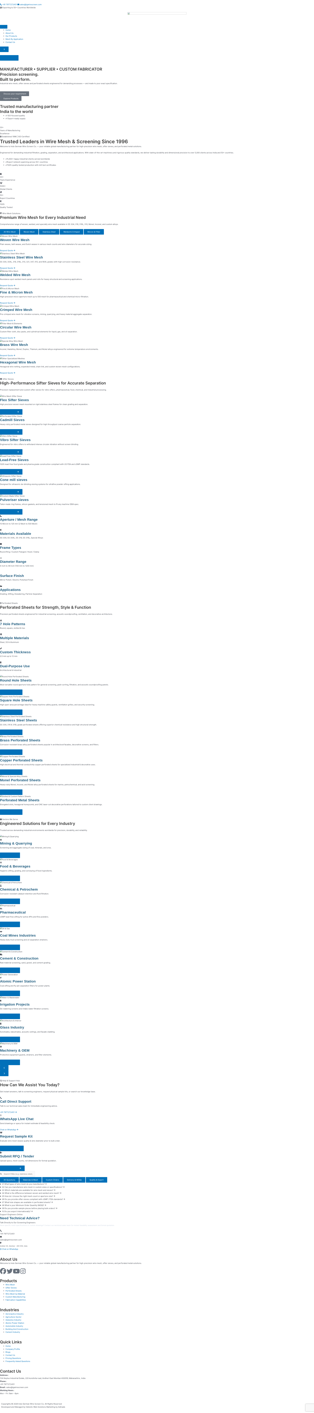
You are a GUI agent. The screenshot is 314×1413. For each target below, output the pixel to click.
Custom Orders (52, 1180)
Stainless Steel (49, 232)
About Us (9, 33)
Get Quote (10, 58)
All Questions (9, 1180)
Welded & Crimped (71, 232)
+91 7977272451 (9, 4)
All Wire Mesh (10, 232)
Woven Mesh (29, 232)
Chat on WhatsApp (8, 1129)
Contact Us (10, 42)
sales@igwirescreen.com (30, 4)
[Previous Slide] (4, 1068)
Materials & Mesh (30, 1180)
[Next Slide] (4, 1073)
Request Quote (6, 250)
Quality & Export (97, 1180)
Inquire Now (9, 855)
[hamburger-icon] (3, 27)
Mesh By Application (14, 39)
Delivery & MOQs (74, 1180)
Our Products (11, 36)
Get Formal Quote (11, 1168)
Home (8, 30)
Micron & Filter (93, 232)
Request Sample (11, 1148)
